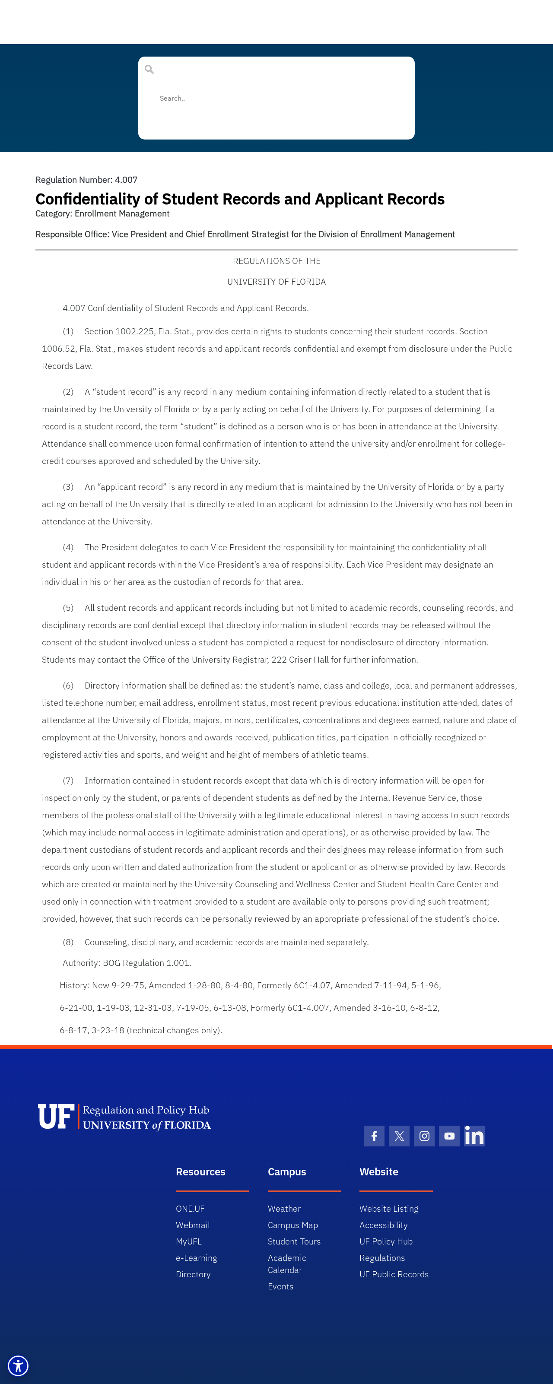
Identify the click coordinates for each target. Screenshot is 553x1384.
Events (281, 1286)
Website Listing (389, 1208)
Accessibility (383, 1225)
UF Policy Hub (386, 1241)
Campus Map (293, 1225)
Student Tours (294, 1241)
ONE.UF (190, 1208)
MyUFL (189, 1241)
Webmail (193, 1225)
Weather (284, 1208)
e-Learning (196, 1257)
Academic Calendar (287, 1264)
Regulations (382, 1257)
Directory (193, 1274)
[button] (18, 1366)
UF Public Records (394, 1274)
